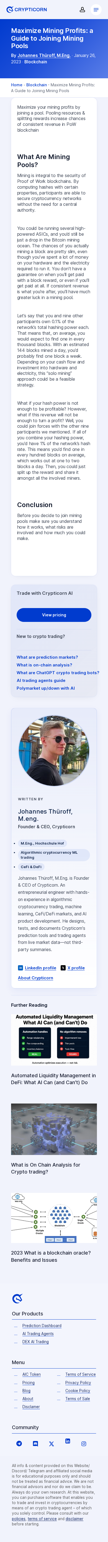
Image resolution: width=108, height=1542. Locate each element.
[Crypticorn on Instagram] (83, 1443)
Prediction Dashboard (41, 1325)
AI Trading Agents (38, 1333)
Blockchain (35, 61)
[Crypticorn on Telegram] (19, 1443)
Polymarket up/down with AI (46, 688)
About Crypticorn (35, 977)
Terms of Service (80, 1374)
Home (16, 84)
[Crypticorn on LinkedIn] (67, 1441)
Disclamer (31, 1407)
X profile (76, 967)
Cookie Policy (77, 1390)
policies (18, 1519)
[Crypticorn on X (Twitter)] (51, 1443)
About (27, 1398)
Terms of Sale (77, 1398)
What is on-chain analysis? (44, 665)
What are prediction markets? (47, 657)
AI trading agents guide (41, 680)
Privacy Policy (78, 1382)
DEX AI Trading (35, 1341)
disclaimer (74, 1519)
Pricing (28, 1382)
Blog (26, 1390)
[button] (96, 9)
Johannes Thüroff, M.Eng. (44, 55)
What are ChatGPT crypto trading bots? (58, 672)
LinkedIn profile (40, 967)
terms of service (42, 1519)
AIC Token (31, 1374)
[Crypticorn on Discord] (35, 1443)
